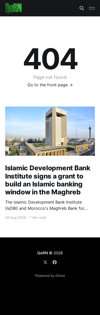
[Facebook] (55, 262)
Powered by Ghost (50, 276)
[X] (45, 262)
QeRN (42, 252)
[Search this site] (82, 8)
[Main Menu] (92, 8)
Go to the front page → (50, 84)
